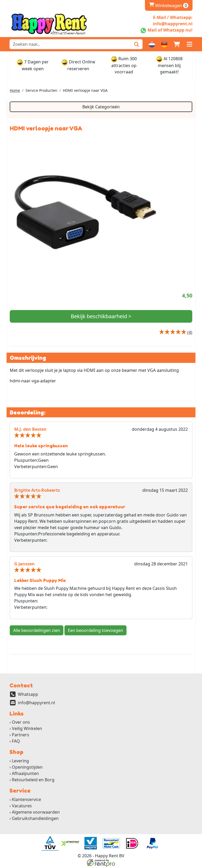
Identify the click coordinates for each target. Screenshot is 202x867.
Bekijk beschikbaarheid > (101, 316)
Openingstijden (27, 767)
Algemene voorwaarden (36, 812)
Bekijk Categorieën (101, 107)
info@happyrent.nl (36, 703)
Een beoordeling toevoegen (95, 630)
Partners (20, 735)
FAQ (16, 741)
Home (15, 90)
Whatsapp (28, 694)
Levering (20, 761)
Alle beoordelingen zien (36, 630)
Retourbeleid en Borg (33, 780)
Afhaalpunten (25, 773)
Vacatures (22, 806)
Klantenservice (26, 799)
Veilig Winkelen (27, 728)
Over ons (21, 722)
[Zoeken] (137, 44)
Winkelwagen (168, 5)
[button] (189, 44)
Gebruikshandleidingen (35, 818)
